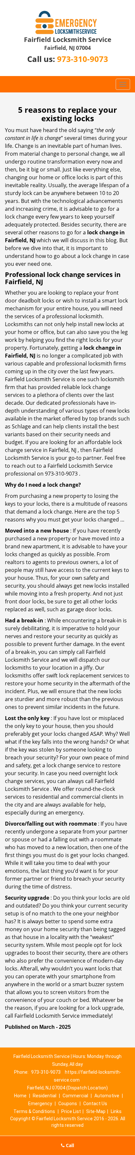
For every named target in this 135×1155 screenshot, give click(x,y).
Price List (71, 1111)
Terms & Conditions (34, 1111)
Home (20, 1095)
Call (69, 1145)
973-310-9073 (82, 58)
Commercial (75, 1095)
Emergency (40, 1103)
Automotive (106, 1095)
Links (116, 1111)
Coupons (67, 1103)
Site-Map (96, 1111)
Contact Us (95, 1103)
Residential (44, 1095)
